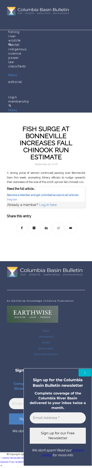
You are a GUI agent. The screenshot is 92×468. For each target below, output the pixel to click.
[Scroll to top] (1, 466)
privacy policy (46, 348)
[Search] (9, 106)
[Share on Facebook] (22, 228)
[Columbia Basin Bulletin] (39, 14)
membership (46, 336)
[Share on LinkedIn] (46, 228)
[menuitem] (46, 32)
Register (12, 199)
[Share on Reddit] (58, 228)
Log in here (48, 205)
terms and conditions (46, 354)
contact (46, 342)
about (46, 330)
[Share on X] (34, 228)
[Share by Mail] (71, 228)
